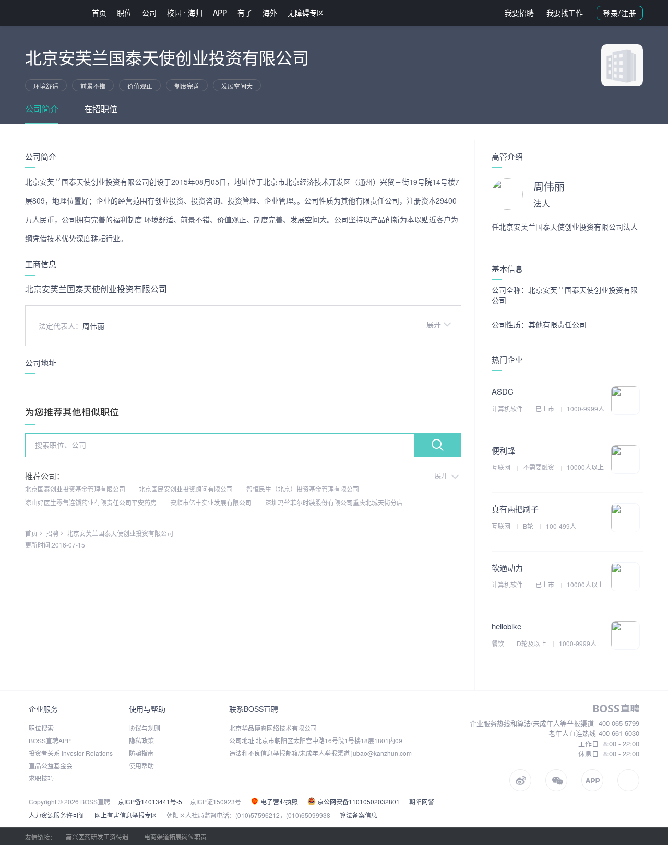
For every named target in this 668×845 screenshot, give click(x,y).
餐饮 (499, 643)
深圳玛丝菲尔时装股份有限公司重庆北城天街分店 (334, 502)
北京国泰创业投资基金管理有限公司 (75, 488)
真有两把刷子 (515, 508)
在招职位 (100, 109)
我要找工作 (564, 12)
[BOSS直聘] (52, 13)
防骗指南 (141, 752)
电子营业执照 (278, 801)
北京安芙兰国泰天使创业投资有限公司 (120, 533)
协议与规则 (144, 727)
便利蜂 (503, 450)
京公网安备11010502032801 (358, 801)
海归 (195, 12)
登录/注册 (620, 13)
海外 (270, 12)
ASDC (503, 391)
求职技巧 (41, 777)
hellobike (506, 626)
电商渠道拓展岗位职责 (175, 836)
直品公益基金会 (51, 765)
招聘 (52, 533)
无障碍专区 (306, 12)
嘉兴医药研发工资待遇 (97, 836)
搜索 (437, 445)
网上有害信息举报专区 (125, 815)
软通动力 (507, 567)
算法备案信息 (358, 815)
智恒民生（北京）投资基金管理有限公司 (302, 488)
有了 (244, 12)
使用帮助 (141, 765)
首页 (99, 12)
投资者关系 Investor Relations (71, 752)
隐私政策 (141, 740)
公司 (149, 12)
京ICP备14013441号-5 (150, 801)
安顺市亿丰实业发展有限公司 (211, 502)
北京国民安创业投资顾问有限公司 (186, 488)
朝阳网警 (421, 801)
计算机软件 (508, 408)
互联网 (502, 466)
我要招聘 (519, 12)
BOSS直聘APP (50, 740)
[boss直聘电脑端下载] (628, 780)
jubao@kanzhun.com (381, 752)
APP (220, 12)
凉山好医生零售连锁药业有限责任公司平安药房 (91, 502)
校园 (174, 12)
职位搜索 (41, 727)
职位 (124, 12)
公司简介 (41, 109)
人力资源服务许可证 (57, 815)
